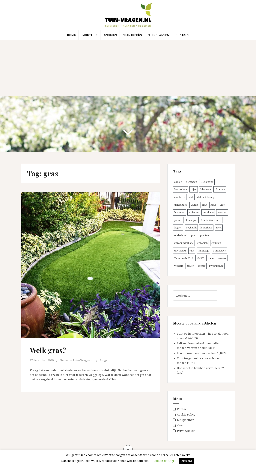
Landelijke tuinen (211, 220)
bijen (194, 189)
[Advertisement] (128, 68)
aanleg (178, 182)
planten (204, 235)
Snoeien (110, 35)
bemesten (191, 182)
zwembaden (216, 265)
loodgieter (206, 227)
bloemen (220, 189)
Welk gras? (48, 350)
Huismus (194, 212)
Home (71, 35)
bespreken (180, 189)
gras (204, 204)
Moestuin (89, 35)
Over (180, 425)
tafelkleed (180, 250)
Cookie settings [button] (164, 461)
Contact (182, 35)
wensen (222, 258)
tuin (191, 250)
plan (193, 235)
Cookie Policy (186, 414)
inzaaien (222, 212)
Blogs (103, 360)
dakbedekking (205, 197)
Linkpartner (185, 420)
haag (213, 204)
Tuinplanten (158, 35)
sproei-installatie (184, 243)
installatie (208, 212)
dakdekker (180, 204)
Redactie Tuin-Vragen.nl (77, 360)
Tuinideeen (219, 250)
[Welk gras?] (90, 261)
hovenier (179, 212)
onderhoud (180, 235)
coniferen (179, 197)
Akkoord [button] (186, 461)
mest (219, 227)
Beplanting (207, 182)
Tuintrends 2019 (183, 258)
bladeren (205, 189)
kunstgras (192, 220)
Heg (222, 204)
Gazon (194, 204)
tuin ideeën (132, 35)
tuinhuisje (203, 250)
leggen (178, 227)
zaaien (190, 265)
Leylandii (191, 227)
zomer (201, 265)
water (210, 258)
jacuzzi (178, 220)
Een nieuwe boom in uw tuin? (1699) (202, 353)
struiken (216, 243)
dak (191, 197)
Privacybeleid (186, 431)
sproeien (202, 243)
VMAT (200, 258)
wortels (178, 265)
